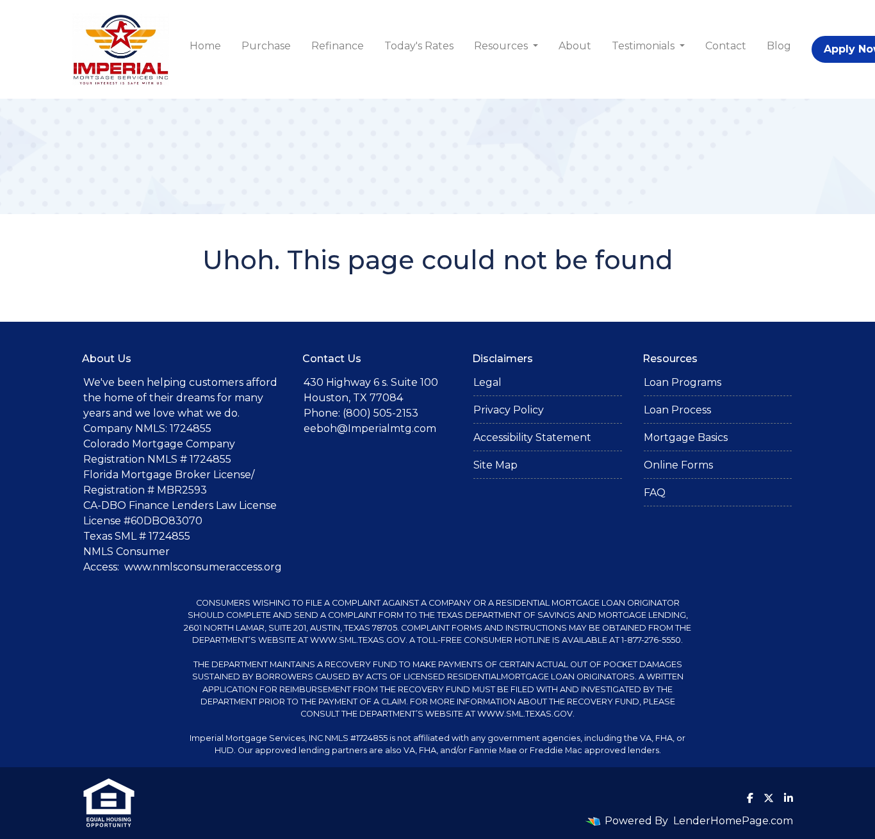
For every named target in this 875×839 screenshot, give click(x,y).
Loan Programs (682, 382)
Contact (725, 46)
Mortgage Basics (686, 437)
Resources (502, 46)
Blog (779, 46)
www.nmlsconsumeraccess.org (203, 567)
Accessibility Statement (532, 437)
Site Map (495, 465)
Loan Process (677, 410)
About (575, 46)
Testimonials (644, 46)
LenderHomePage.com (733, 821)
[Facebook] (750, 798)
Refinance (337, 46)
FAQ (655, 492)
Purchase (266, 46)
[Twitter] (769, 798)
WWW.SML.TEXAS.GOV (357, 640)
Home (205, 46)
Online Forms (678, 465)
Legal (487, 382)
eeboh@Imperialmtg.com (370, 428)
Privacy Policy (508, 410)
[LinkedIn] (788, 798)
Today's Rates (419, 46)
